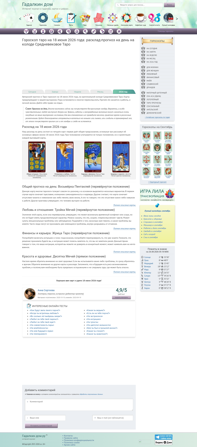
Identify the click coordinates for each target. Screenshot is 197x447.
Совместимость (154, 25)
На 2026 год (152, 62)
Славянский (152, 84)
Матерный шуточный (157, 93)
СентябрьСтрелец (168, 165)
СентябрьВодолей (157, 176)
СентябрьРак (146, 153)
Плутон (147, 285)
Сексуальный (153, 106)
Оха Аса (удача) (154, 96)
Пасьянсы (98, 25)
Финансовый (153, 77)
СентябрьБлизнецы (168, 141)
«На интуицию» (93, 319)
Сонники (57, 25)
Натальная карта (127, 25)
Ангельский (152, 109)
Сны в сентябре (151, 237)
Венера (147, 266)
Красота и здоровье (153, 219)
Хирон (147, 288)
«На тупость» (92, 322)
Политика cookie (72, 442)
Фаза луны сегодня (152, 215)
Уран (146, 279)
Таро (84, 25)
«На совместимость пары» (42, 325)
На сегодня (152, 48)
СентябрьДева (168, 153)
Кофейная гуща (140, 25)
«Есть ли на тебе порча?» (98, 313)
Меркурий (148, 263)
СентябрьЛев (157, 153)
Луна (146, 260)
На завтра (151, 52)
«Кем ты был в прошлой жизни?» (102, 328)
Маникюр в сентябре (153, 225)
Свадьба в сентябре (152, 231)
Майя (149, 80)
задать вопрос (121, 297)
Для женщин (153, 70)
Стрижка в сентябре (153, 222)
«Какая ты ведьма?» (95, 310)
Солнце (147, 257)
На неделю (152, 55)
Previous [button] (20, 17)
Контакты (68, 435)
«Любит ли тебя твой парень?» (44, 319)
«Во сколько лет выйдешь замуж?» (46, 316)
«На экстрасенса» (94, 316)
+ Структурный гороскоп (157, 182)
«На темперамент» (38, 333)
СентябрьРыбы (168, 176)
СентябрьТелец (157, 141)
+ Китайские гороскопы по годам (157, 117)
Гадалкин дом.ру (33, 436)
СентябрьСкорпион (157, 165)
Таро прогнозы (154, 103)
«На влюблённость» (39, 328)
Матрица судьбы (112, 25)
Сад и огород (149, 234)
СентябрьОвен (146, 141)
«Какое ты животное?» (97, 333)
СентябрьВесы (146, 165)
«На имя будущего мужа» (41, 331)
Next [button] (177, 17)
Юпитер (147, 272)
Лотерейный (153, 99)
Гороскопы (43, 25)
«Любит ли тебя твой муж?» (42, 322)
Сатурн (147, 275)
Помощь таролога (165, 31)
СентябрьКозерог (146, 176)
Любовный (152, 74)
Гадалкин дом (37, 4)
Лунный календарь (168, 25)
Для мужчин (152, 67)
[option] (29, 21)
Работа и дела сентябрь (155, 228)
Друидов (151, 87)
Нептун (147, 282)
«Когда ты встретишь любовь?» (44, 313)
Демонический (154, 113)
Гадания (29, 25)
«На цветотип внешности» (98, 325)
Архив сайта (69, 444)
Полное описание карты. (124, 205)
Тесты (71, 25)
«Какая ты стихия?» (95, 331)
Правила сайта (71, 438)
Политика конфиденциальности (79, 440)
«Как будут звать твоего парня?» (45, 310)
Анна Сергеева (46, 290)
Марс (146, 269)
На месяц (151, 58)
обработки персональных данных (91, 394)
